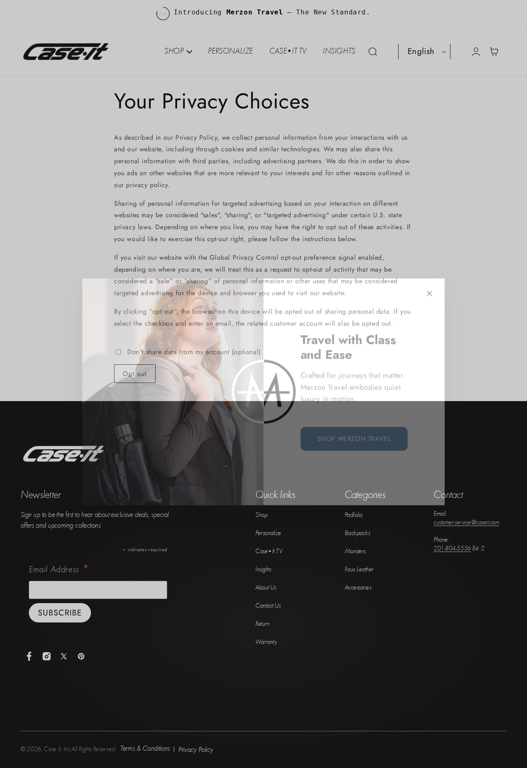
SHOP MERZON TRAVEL (354, 431)
